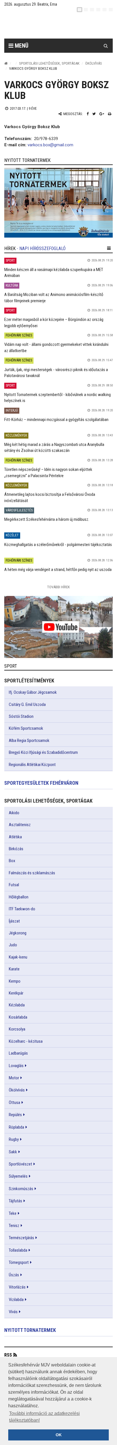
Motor (14, 1077)
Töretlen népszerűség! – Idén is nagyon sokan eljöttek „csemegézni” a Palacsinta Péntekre (48, 472)
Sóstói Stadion (21, 716)
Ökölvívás (93, 63)
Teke (12, 1213)
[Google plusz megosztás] (101, 114)
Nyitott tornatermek (30, 1330)
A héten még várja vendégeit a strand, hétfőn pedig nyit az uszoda (58, 569)
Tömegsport (19, 1262)
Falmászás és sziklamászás (32, 872)
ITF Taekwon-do (22, 908)
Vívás (13, 1311)
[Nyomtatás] (109, 114)
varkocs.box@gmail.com (50, 144)
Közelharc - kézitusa (26, 1041)
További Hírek (58, 587)
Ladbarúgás (18, 1053)
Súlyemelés (18, 1176)
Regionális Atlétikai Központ (32, 764)
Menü (20, 45)
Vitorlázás (17, 1287)
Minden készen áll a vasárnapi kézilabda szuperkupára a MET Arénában (53, 272)
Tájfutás (15, 1200)
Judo (13, 944)
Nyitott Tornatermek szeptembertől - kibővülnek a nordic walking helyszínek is (57, 397)
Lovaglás (16, 1065)
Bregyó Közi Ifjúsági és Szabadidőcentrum (43, 752)
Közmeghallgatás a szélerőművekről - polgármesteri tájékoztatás (58, 544)
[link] (58, 203)
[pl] (92, 9)
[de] (98, 9)
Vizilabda (16, 1299)
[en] (86, 9)
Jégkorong (17, 933)
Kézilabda (17, 1005)
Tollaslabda (18, 1250)
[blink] (111, 9)
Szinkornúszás (21, 1188)
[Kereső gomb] (106, 46)
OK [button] (59, 1435)
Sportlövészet (20, 1164)
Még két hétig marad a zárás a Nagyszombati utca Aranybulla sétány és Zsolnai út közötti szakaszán (54, 447)
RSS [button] (8, 1355)
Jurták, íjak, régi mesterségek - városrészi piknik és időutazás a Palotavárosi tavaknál (56, 372)
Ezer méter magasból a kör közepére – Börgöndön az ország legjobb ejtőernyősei (53, 322)
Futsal (14, 884)
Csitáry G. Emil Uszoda (27, 704)
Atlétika (15, 836)
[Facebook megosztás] (88, 114)
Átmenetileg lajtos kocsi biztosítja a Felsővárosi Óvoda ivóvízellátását (49, 497)
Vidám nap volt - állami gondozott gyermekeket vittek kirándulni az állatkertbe (56, 347)
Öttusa (14, 1102)
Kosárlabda (18, 1017)
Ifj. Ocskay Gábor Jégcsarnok (33, 692)
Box (12, 860)
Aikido (14, 812)
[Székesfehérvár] (57, 26)
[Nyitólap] (6, 63)
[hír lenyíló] (109, 248)
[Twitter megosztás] (94, 114)
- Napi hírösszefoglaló (41, 248)
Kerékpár (16, 993)
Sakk (13, 1151)
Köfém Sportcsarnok (26, 728)
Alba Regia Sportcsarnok (29, 740)
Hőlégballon (18, 897)
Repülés (15, 1114)
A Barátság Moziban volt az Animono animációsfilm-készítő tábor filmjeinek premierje (53, 297)
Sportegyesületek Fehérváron (41, 783)
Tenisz (14, 1225)
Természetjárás (21, 1237)
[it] (104, 9)
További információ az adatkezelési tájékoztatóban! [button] (44, 1417)
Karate (14, 969)
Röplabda (16, 1127)
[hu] (80, 9)
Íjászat (14, 921)
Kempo (14, 981)
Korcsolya (17, 1029)
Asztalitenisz (20, 824)
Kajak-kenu (18, 957)
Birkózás (16, 848)
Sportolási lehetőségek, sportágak (49, 63)
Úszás (14, 1274)
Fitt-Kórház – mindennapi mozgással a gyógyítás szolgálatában (56, 419)
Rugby (14, 1139)
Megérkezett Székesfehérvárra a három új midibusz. (46, 519)
